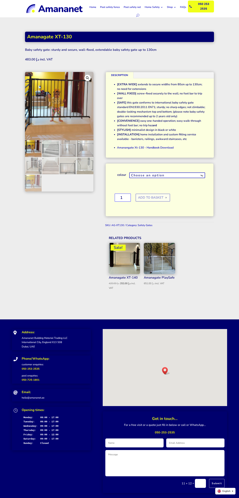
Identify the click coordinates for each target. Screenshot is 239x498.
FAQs (183, 7)
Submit (217, 483)
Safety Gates (145, 225)
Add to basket (150, 197)
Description (119, 75)
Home (92, 7)
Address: (28, 332)
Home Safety (152, 7)
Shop (170, 7)
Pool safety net (132, 7)
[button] (87, 78)
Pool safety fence (110, 7)
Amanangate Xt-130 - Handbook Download (145, 148)
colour (121, 175)
